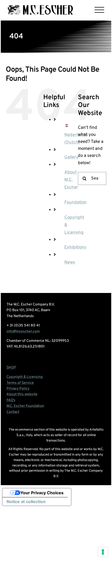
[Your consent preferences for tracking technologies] (103, 552)
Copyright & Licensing (25, 377)
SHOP (11, 367)
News (69, 262)
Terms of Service (20, 383)
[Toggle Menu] (99, 10)
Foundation (75, 202)
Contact (13, 412)
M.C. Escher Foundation (25, 406)
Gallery (71, 157)
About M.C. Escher (71, 180)
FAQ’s (11, 400)
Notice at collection (26, 501)
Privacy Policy (18, 388)
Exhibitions (75, 247)
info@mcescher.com (23, 331)
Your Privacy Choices (42, 492)
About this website (22, 394)
